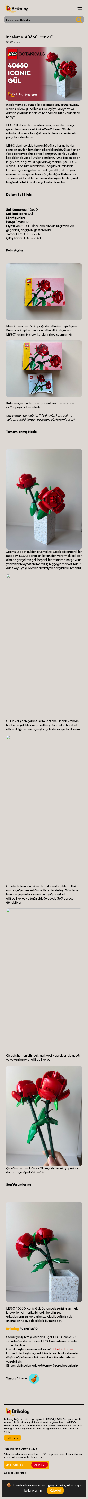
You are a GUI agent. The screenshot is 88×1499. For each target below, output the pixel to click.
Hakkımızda (12, 1437)
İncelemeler (13, 19)
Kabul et (55, 1490)
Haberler (25, 19)
